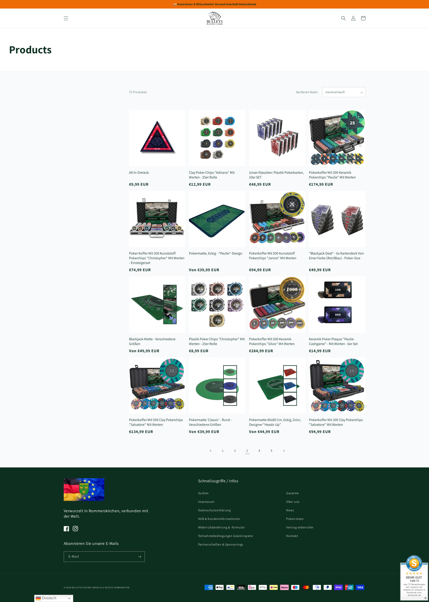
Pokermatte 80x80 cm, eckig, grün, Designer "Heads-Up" (275, 422)
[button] (66, 18)
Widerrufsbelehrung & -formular (221, 527)
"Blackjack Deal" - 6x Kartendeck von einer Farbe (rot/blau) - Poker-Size (336, 255)
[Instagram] (75, 528)
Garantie (292, 493)
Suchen (203, 493)
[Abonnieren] (140, 556)
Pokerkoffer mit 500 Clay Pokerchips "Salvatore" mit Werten (156, 422)
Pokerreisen (295, 519)
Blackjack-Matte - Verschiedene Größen (152, 341)
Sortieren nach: (307, 92)
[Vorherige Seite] (211, 451)
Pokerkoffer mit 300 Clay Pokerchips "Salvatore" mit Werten (336, 422)
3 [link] (247, 450)
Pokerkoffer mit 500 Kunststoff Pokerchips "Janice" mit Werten (272, 255)
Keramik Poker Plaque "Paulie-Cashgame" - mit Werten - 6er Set (333, 341)
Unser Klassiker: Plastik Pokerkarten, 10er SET (276, 175)
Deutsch (48, 598)
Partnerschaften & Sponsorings (220, 544)
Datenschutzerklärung (214, 510)
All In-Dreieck (139, 172)
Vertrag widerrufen (300, 527)
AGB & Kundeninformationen (219, 519)
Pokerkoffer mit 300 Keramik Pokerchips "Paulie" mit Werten (332, 175)
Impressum (206, 502)
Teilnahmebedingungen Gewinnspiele (225, 536)
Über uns (293, 502)
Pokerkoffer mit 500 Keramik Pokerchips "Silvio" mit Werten (272, 341)
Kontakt (292, 536)
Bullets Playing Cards (85, 587)
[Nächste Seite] (284, 451)
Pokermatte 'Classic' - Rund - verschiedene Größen (210, 422)
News (290, 510)
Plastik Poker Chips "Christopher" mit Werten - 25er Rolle (217, 341)
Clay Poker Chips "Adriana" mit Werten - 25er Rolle (212, 175)
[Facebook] (66, 528)
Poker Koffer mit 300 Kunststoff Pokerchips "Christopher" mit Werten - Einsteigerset (156, 258)
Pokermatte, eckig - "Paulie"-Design (215, 253)
